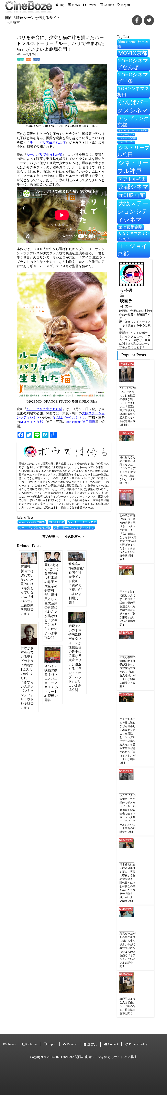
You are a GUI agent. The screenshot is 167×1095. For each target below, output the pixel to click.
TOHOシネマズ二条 (132, 78)
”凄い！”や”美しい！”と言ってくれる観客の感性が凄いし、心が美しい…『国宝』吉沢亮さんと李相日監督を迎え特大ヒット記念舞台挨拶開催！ (128, 406)
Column (20, 59)
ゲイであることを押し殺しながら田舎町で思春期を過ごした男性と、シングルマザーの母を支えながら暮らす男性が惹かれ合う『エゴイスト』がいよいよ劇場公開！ (127, 740)
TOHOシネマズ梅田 (133, 91)
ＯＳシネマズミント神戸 (133, 236)
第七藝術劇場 (130, 227)
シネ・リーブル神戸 (132, 167)
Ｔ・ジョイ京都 (132, 250)
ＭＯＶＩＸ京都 (31, 421)
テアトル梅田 (132, 179)
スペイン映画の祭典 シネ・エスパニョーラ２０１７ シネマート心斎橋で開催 (51, 683)
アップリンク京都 (133, 122)
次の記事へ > (74, 536)
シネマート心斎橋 (127, 138)
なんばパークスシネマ (69, 417)
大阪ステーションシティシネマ (74, 527)
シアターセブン (126, 134)
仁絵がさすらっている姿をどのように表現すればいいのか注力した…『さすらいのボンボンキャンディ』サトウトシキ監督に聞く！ (27, 677)
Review (36, 59)
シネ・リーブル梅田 (133, 151)
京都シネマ (133, 186)
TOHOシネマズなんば (132, 64)
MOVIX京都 (56, 522)
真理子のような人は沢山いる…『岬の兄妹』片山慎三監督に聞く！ (127, 1006)
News (28, 59)
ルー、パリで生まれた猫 (48, 142)
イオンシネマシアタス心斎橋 (132, 130)
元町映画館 (131, 195)
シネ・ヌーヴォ (126, 142)
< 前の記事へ (49, 536)
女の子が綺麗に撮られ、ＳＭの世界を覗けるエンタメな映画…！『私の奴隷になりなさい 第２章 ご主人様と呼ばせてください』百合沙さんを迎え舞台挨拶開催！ (128, 537)
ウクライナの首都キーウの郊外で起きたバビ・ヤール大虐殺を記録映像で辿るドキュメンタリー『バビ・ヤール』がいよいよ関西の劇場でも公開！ (127, 813)
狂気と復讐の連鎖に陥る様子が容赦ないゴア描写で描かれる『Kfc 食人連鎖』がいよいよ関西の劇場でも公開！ (127, 672)
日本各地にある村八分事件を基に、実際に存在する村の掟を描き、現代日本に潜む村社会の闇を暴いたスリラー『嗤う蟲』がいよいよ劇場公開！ (127, 882)
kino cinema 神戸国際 (80, 421)
